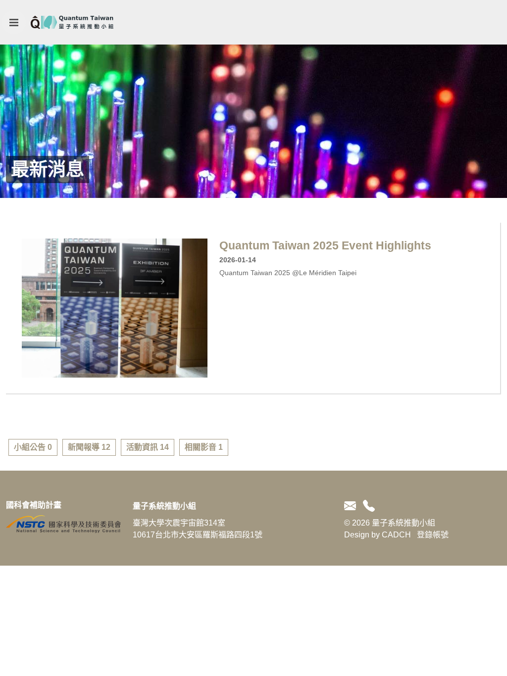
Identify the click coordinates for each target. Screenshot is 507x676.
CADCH (396, 535)
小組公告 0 (33, 447)
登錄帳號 (433, 535)
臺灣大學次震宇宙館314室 (179, 523)
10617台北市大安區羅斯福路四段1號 (197, 535)
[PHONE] (367, 506)
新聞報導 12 (89, 447)
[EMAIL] (351, 506)
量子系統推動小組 (164, 506)
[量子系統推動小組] (72, 22)
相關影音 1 (204, 447)
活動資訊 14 (147, 447)
